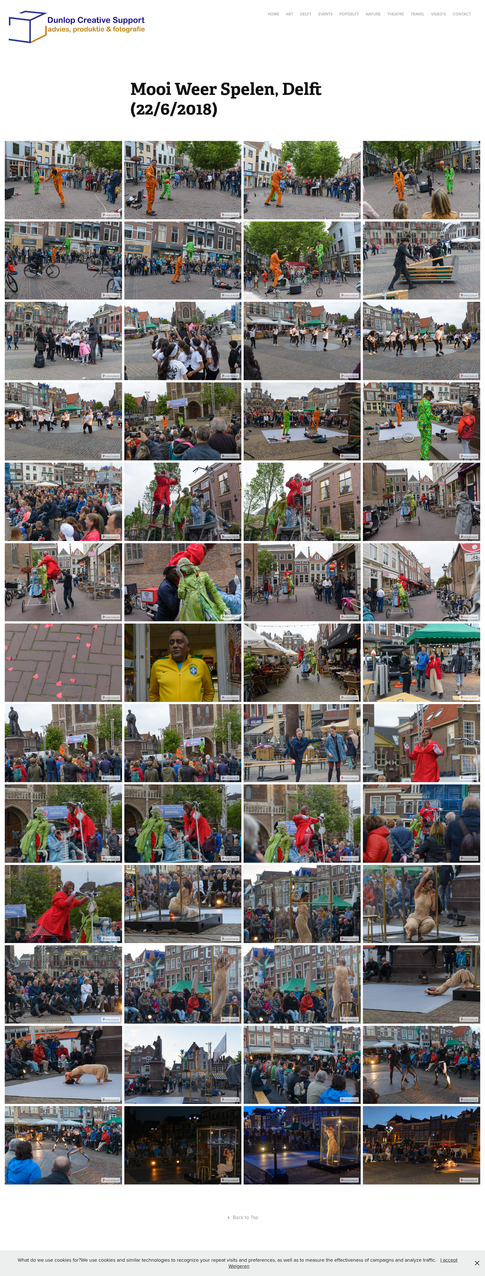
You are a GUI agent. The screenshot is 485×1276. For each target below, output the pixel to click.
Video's (438, 14)
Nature (373, 14)
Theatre (395, 14)
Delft (306, 14)
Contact (462, 14)
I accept (448, 1259)
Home (273, 14)
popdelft (349, 14)
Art (289, 14)
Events (325, 14)
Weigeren (239, 1266)
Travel (417, 14)
